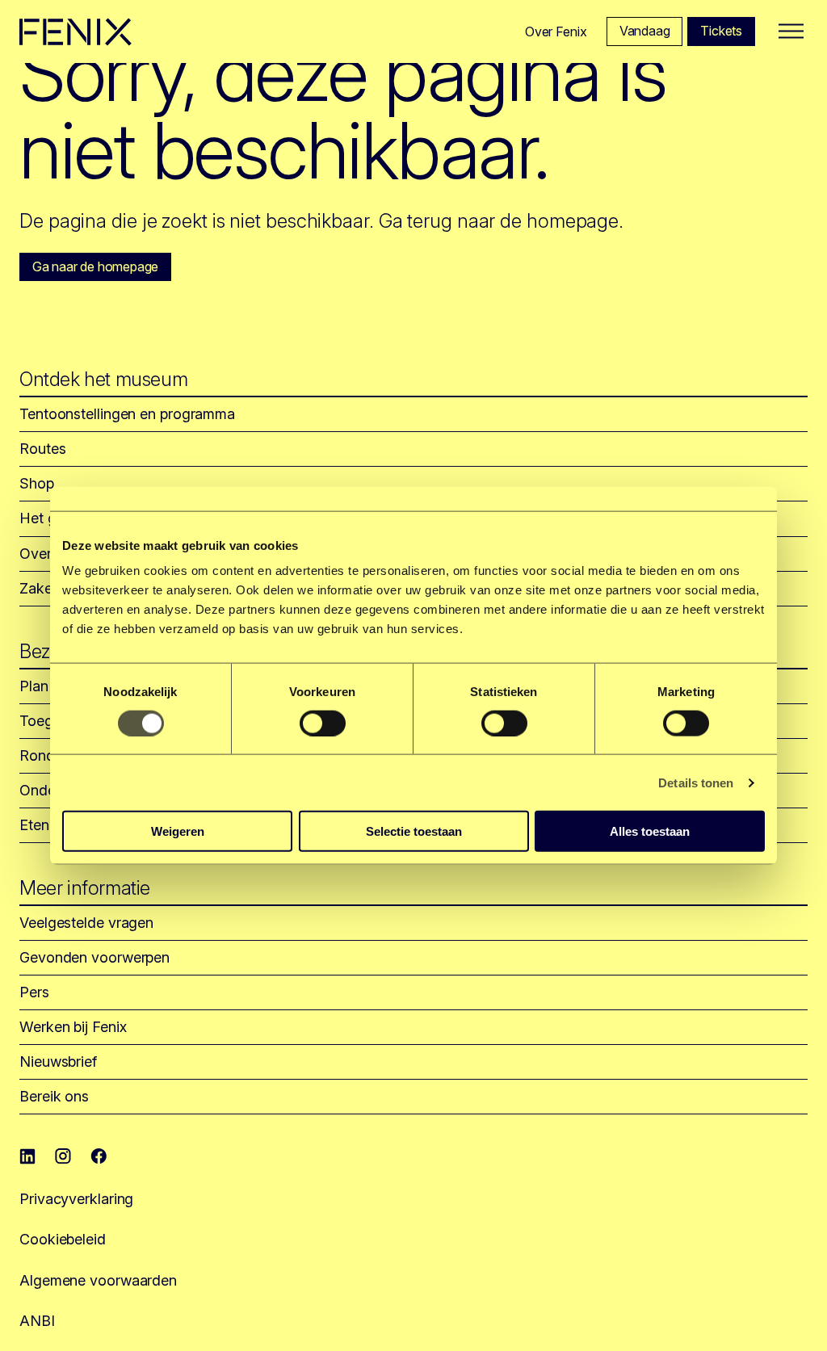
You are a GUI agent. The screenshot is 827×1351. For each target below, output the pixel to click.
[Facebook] (98, 1156)
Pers (34, 992)
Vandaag (644, 31)
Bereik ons (54, 1096)
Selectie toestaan (414, 831)
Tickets (721, 31)
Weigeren (177, 831)
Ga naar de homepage (95, 266)
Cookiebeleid (62, 1239)
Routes (42, 448)
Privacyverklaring (76, 1198)
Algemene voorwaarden (98, 1280)
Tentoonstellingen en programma (127, 413)
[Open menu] (791, 31)
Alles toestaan (650, 831)
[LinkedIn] (27, 1156)
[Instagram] (63, 1156)
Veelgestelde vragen (86, 922)
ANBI (37, 1320)
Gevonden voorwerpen (94, 957)
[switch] (323, 723)
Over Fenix (556, 31)
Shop (36, 483)
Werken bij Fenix (72, 1026)
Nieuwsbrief (58, 1061)
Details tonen (695, 782)
